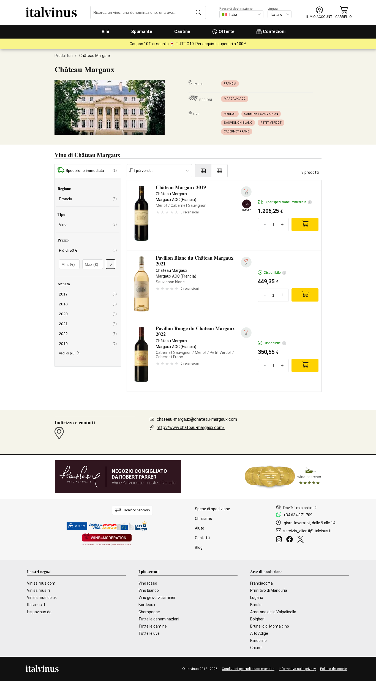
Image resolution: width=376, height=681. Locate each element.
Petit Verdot (271, 122)
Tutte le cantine (152, 626)
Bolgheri (257, 619)
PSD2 (80, 526)
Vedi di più (67, 353)
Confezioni (274, 31)
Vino (88, 224)
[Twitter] (301, 540)
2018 (88, 304)
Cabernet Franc (236, 131)
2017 (88, 294)
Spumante (141, 31)
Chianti (256, 647)
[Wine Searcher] (283, 476)
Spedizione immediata (91, 170)
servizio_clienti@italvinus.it (307, 531)
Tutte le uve (149, 633)
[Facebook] (290, 540)
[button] (319, 12)
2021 (88, 324)
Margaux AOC (235, 99)
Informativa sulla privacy (297, 669)
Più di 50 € (88, 250)
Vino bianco (148, 590)
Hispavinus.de (39, 612)
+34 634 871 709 (297, 515)
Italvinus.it (36, 605)
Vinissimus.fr (38, 590)
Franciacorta (261, 583)
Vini (105, 31)
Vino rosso (147, 583)
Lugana (256, 597)
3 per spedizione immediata (287, 202)
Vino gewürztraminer (157, 597)
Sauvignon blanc (238, 122)
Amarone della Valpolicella (273, 612)
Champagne (149, 612)
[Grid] (219, 170)
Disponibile (274, 273)
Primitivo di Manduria (268, 590)
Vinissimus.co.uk (42, 597)
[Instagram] (280, 540)
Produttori (64, 55)
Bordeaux (146, 605)
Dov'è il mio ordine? (300, 508)
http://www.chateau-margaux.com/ (191, 427)
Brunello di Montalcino (269, 626)
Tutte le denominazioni (158, 619)
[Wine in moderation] (107, 539)
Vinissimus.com (41, 583)
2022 (88, 334)
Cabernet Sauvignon (261, 114)
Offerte (227, 31)
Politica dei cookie (333, 669)
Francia (230, 83)
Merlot (230, 114)
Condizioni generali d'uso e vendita (248, 669)
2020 (88, 314)
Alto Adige (259, 633)
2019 (88, 343)
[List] (203, 170)
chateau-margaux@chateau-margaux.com (197, 419)
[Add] (304, 224)
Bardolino (258, 640)
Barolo (255, 605)
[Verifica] (110, 264)
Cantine (182, 31)
